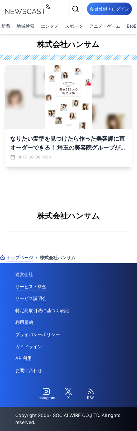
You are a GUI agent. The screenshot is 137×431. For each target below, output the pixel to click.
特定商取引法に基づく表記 (42, 310)
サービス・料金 (31, 286)
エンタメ (50, 26)
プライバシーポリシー (37, 334)
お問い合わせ (28, 370)
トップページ (19, 257)
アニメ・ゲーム (104, 26)
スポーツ (74, 26)
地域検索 (25, 26)
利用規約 (24, 322)
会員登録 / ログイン (109, 8)
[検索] (75, 9)
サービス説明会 (31, 298)
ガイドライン (28, 346)
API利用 (23, 358)
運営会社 (24, 274)
